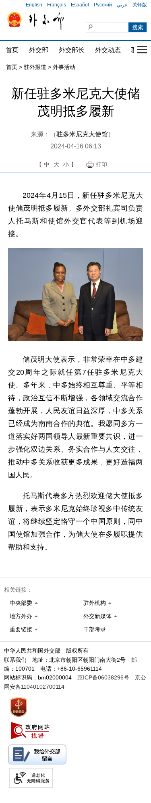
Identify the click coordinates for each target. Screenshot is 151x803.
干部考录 (94, 629)
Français (56, 5)
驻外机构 (94, 603)
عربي (122, 5)
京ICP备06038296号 (103, 677)
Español (80, 5)
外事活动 (64, 67)
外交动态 (108, 50)
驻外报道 (35, 67)
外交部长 (72, 50)
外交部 (38, 50)
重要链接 (21, 629)
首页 (12, 50)
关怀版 (139, 5)
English (34, 5)
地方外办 (21, 616)
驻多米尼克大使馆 (82, 134)
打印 (101, 164)
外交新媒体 (97, 616)
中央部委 (21, 603)
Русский (103, 5)
